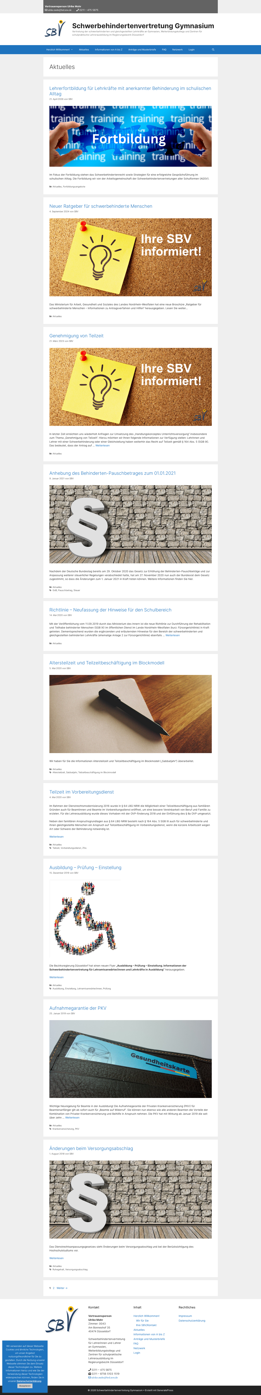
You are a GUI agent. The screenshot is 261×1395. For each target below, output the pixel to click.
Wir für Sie (142, 1320)
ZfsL (84, 848)
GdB (55, 590)
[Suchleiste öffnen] (213, 49)
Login (192, 49)
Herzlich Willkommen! (58, 49)
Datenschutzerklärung (192, 1320)
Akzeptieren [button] (25, 1386)
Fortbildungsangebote (74, 186)
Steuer (77, 590)
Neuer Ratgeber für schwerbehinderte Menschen (100, 206)
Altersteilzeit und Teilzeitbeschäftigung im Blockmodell (106, 662)
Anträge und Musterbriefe (142, 49)
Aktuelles (84, 49)
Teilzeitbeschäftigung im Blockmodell (97, 772)
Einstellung (70, 988)
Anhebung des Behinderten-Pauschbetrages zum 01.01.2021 (112, 473)
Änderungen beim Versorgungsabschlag (91, 1148)
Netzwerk (177, 49)
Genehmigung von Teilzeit (76, 335)
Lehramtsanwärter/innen (89, 988)
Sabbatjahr (71, 772)
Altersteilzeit (59, 772)
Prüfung (107, 988)
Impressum (185, 1315)
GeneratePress (165, 1390)
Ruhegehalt (58, 1269)
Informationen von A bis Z (108, 49)
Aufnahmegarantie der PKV (77, 1008)
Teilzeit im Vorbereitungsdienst (81, 792)
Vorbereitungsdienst (71, 848)
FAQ (164, 49)
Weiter (62, 1288)
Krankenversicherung (63, 1129)
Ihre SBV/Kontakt (146, 1325)
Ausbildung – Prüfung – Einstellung (85, 867)
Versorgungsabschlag (76, 1269)
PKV (77, 1129)
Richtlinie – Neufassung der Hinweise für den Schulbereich (110, 609)
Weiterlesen (102, 445)
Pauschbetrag (65, 590)
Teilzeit (56, 848)
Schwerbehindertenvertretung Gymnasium (143, 26)
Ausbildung (58, 988)
